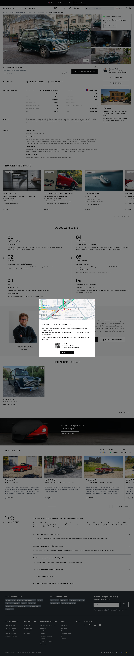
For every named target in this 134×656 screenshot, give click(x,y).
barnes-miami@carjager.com (71, 347)
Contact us (66, 352)
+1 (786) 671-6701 (69, 345)
